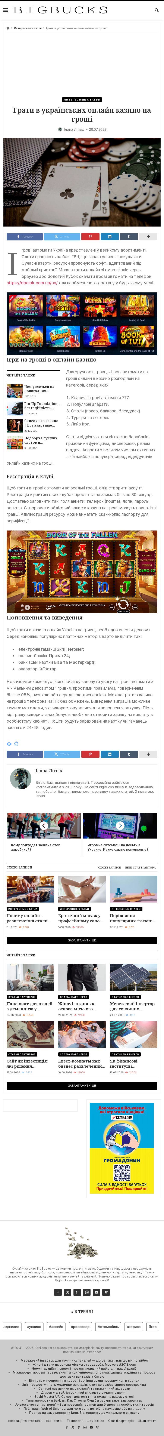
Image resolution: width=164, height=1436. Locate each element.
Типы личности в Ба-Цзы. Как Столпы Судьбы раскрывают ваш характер (84, 1400)
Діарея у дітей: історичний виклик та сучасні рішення (84, 1392)
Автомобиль (91, 1327)
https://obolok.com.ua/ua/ (32, 282)
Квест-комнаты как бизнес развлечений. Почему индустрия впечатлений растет (80, 1063)
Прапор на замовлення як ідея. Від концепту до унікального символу (84, 1412)
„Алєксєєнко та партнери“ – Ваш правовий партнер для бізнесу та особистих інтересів (84, 1404)
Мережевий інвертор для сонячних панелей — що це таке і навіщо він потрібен (132, 1006)
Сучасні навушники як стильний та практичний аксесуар (84, 1388)
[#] (66, 1427)
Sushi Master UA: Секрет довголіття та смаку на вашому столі (84, 1396)
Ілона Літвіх (49, 771)
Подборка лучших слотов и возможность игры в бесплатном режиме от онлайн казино (41, 440)
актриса (117, 1327)
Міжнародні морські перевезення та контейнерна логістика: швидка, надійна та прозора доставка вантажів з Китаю (84, 1374)
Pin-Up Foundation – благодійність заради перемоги (42, 406)
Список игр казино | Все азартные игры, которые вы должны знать (41, 423)
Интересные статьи (28, 28)
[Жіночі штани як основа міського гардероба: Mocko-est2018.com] (82, 977)
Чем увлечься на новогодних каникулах (39, 388)
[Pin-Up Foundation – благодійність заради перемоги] (15, 408)
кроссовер (64, 1327)
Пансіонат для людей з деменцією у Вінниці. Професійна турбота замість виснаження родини (30, 1006)
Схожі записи (109, 867)
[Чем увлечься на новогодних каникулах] (15, 391)
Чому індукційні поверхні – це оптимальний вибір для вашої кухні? (84, 1368)
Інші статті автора (140, 867)
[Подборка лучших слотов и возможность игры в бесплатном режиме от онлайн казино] (15, 443)
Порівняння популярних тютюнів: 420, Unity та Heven (133, 918)
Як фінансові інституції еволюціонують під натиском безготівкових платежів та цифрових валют (130, 1063)
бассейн (40, 1327)
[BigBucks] (60, 10)
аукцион (18, 1327)
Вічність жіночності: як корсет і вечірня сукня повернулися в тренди (84, 1380)
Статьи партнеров (22, 997)
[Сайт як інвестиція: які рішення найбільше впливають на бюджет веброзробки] (30, 1034)
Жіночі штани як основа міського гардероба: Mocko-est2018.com (77, 1006)
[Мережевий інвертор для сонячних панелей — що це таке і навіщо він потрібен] (133, 977)
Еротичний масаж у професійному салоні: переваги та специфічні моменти (81, 918)
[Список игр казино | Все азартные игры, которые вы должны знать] (15, 425)
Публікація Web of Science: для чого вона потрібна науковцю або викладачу (84, 1408)
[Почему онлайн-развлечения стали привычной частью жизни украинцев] (30, 889)
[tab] (110, 867)
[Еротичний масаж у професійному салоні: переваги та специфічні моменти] (82, 889)
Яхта (136, 1327)
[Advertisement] (82, 65)
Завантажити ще (82, 940)
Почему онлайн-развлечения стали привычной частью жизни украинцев (27, 918)
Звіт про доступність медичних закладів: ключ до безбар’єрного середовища (84, 1384)
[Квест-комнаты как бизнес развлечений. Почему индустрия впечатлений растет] (82, 1034)
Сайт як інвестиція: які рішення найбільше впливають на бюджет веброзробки (30, 1063)
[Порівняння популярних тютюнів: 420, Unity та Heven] (133, 889)
